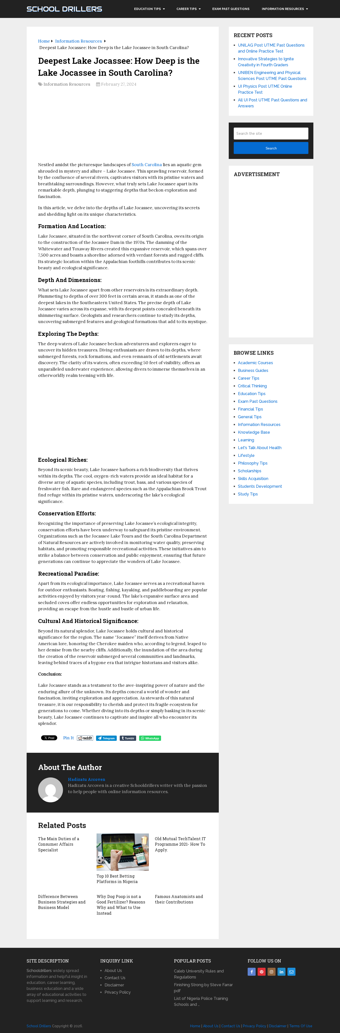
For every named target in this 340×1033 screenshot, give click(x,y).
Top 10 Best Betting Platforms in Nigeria (117, 878)
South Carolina (147, 164)
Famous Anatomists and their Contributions (179, 899)
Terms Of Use (300, 1026)
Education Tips (147, 9)
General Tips (250, 416)
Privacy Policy (118, 992)
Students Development (260, 486)
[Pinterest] (262, 972)
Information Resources (283, 9)
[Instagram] (272, 972)
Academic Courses (255, 362)
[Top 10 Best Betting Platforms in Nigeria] (123, 852)
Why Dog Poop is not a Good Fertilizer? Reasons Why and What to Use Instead (121, 905)
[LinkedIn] (281, 972)
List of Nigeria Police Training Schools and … (201, 1001)
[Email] (291, 972)
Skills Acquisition (253, 478)
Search (271, 148)
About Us (113, 970)
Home (195, 1026)
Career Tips (186, 9)
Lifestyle (246, 455)
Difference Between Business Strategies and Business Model (62, 902)
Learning (246, 440)
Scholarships (249, 471)
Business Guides (253, 370)
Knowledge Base (254, 432)
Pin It (68, 738)
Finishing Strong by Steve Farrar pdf (203, 987)
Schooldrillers (39, 970)
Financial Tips (250, 409)
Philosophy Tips (253, 463)
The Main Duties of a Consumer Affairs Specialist (58, 844)
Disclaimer (114, 985)
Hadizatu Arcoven (86, 779)
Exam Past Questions (230, 9)
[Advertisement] (122, 126)
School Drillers (64, 8)
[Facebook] (252, 972)
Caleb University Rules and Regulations (199, 974)
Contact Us (115, 977)
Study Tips (248, 494)
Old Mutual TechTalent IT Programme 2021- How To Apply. (180, 844)
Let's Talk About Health (260, 447)
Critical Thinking (252, 386)
